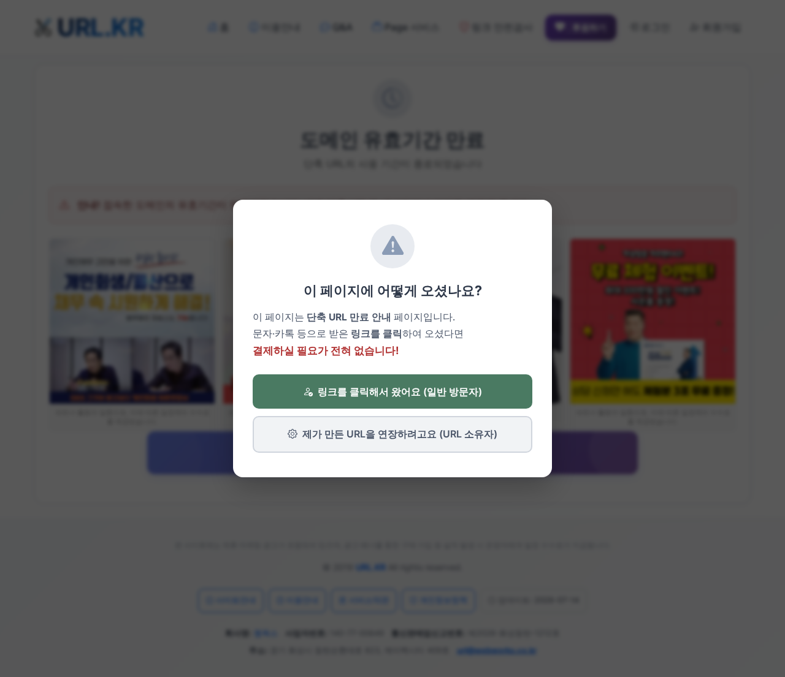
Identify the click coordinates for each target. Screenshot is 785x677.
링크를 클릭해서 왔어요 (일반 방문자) (400, 391)
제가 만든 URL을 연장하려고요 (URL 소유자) (399, 434)
